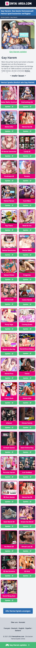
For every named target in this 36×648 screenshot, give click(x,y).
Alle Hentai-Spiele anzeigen (18, 611)
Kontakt (22, 622)
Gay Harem (13, 17)
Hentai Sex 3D (27, 127)
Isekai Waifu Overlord (9, 102)
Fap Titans (9, 226)
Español (28, 628)
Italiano (18, 630)
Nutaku (27, 176)
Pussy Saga (9, 324)
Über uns (14, 622)
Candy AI (27, 151)
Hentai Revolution (9, 250)
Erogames (27, 275)
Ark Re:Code (9, 300)
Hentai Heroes (9, 201)
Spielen (7, 107)
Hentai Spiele (5, 17)
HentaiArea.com (18, 636)
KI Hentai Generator (9, 151)
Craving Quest (27, 324)
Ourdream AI (9, 176)
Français (7, 628)
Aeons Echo (9, 127)
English (21, 628)
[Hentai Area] (18, 3)
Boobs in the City (9, 349)
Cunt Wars (27, 201)
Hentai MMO (27, 250)
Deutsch (14, 628)
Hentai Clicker (9, 275)
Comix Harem (27, 300)
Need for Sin (27, 226)
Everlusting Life (27, 102)
